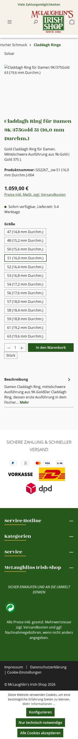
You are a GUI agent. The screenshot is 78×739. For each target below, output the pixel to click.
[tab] (38, 390)
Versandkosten (35, 627)
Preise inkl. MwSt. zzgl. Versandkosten (35, 194)
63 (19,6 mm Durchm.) (25, 336)
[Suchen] (35, 21)
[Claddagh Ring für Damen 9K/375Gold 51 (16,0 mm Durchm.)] (39, 89)
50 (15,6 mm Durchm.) (25, 249)
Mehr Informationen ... (39, 704)
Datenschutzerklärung (48, 667)
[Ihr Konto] (61, 21)
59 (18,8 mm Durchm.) (25, 319)
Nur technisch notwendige (40, 722)
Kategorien (17, 536)
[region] (39, 89)
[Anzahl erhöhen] (21, 347)
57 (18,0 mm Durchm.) (25, 301)
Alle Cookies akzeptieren (40, 733)
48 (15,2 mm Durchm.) (25, 240)
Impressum (13, 667)
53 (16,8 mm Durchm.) (25, 275)
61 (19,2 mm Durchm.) (25, 327)
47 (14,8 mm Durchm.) (25, 231)
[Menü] (9, 21)
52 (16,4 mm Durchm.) (25, 267)
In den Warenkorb (51, 347)
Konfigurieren (40, 712)
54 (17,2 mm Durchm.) (25, 284)
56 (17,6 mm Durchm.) (25, 293)
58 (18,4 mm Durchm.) (25, 310)
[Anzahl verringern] (8, 347)
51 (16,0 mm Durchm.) (25, 258)
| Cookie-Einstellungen (22, 672)
